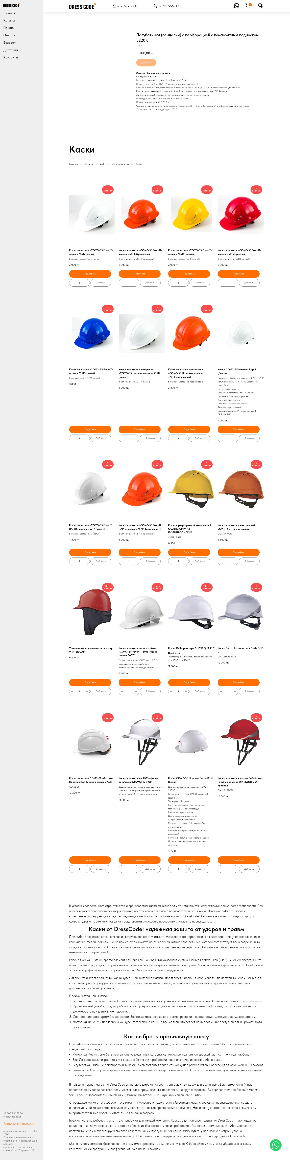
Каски (138, 163)
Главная (9, 13)
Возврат (9, 42)
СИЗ (102, 163)
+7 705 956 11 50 (13, 1113)
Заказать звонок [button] (18, 1123)
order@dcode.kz (127, 6)
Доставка (10, 50)
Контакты (10, 57)
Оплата (9, 35)
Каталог (88, 163)
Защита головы (120, 163)
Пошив (8, 28)
